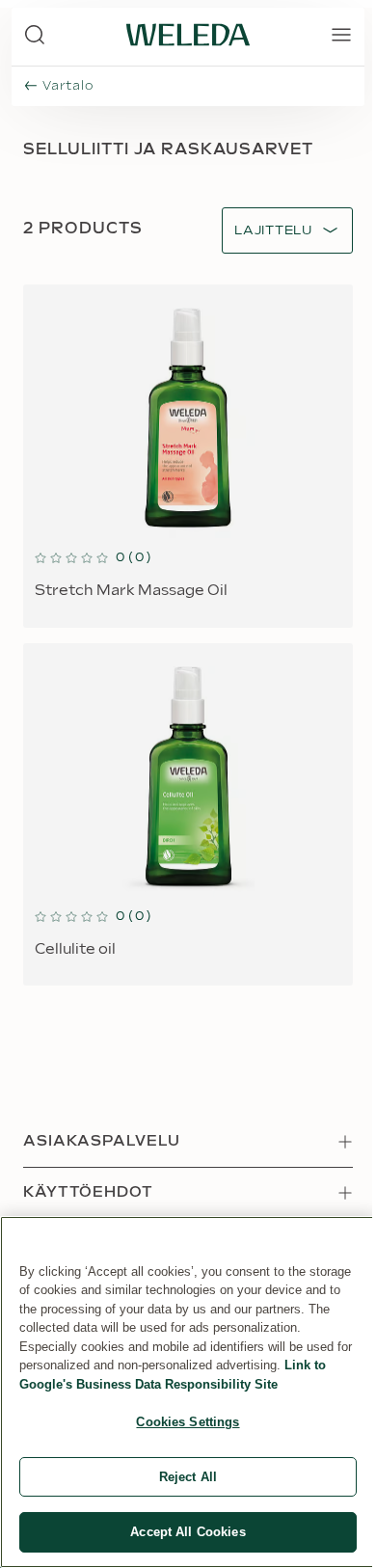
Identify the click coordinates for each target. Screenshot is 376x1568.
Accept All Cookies (187, 1532)
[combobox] (273, 231)
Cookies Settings (187, 1422)
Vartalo (67, 86)
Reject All (188, 1477)
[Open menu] (341, 34)
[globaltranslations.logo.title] (188, 34)
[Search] (34, 34)
